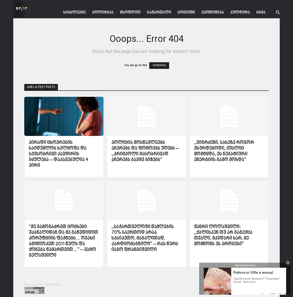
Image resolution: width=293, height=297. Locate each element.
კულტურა (240, 12)
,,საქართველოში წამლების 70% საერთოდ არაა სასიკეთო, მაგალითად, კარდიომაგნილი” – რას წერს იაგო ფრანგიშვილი (144, 238)
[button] (274, 13)
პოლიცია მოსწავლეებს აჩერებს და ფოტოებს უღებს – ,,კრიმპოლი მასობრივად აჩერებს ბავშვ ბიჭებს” (145, 151)
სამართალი (159, 12)
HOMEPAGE (159, 65)
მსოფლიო (130, 12)
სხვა (261, 12)
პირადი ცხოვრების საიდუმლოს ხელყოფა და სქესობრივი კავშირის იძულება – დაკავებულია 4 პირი (58, 154)
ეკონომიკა (212, 12)
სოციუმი (186, 12)
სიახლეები (74, 12)
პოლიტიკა (103, 12)
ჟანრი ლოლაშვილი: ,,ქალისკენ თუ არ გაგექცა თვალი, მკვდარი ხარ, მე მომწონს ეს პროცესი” (223, 235)
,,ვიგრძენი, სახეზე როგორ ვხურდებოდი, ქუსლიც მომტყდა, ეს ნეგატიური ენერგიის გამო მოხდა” (224, 151)
